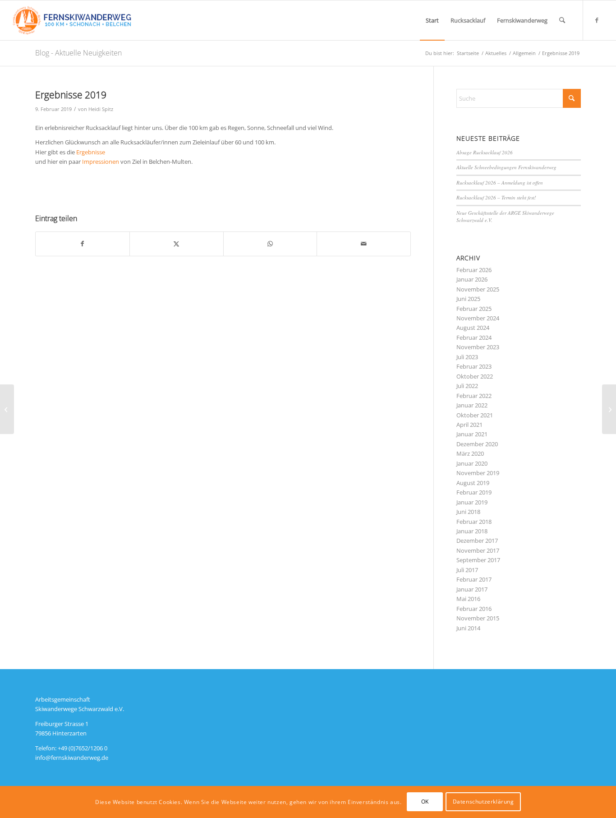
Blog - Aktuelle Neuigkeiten (78, 53)
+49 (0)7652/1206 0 (82, 748)
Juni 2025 (468, 299)
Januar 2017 (471, 589)
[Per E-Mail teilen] (363, 243)
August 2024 (472, 328)
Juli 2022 (467, 386)
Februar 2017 (474, 579)
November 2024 (477, 318)
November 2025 (477, 289)
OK (425, 802)
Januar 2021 (471, 434)
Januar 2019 (471, 502)
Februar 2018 (474, 522)
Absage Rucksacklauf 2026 (485, 152)
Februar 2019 (474, 492)
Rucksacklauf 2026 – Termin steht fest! (496, 197)
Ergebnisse (90, 152)
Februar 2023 (474, 366)
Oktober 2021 (474, 415)
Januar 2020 (471, 463)
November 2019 (477, 473)
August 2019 (472, 483)
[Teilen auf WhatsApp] (270, 243)
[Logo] (71, 20)
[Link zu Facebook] (597, 20)
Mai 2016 (468, 599)
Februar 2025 (474, 309)
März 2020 (470, 453)
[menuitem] (432, 20)
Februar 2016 (474, 609)
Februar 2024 (474, 337)
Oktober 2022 (474, 376)
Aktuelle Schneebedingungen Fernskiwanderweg (506, 167)
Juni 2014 (468, 628)
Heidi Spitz (100, 109)
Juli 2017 (467, 570)
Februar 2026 (474, 270)
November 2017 (477, 550)
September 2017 (478, 560)
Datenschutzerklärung (483, 802)
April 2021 (469, 425)
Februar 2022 (474, 396)
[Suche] (562, 20)
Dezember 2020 (477, 444)
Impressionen (100, 161)
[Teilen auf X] (176, 243)
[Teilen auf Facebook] (82, 243)
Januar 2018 (471, 531)
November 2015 (477, 618)
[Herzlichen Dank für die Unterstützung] (609, 409)
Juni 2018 (468, 512)
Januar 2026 (471, 279)
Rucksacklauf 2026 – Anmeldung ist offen (499, 182)
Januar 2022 (471, 405)
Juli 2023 (467, 357)
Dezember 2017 (477, 540)
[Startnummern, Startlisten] (7, 409)
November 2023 (477, 347)
